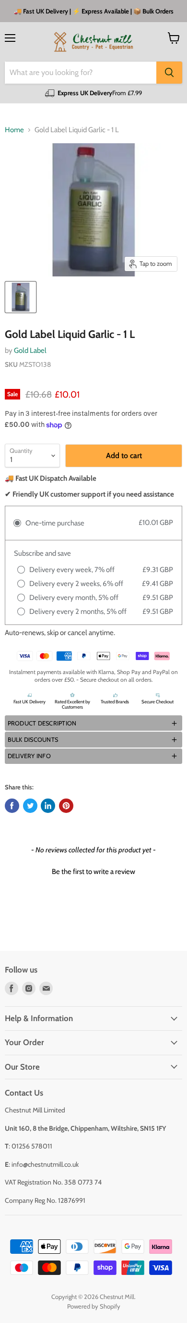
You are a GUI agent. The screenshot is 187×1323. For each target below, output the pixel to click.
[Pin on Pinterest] (66, 806)
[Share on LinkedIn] (48, 806)
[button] (93, 723)
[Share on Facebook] (12, 806)
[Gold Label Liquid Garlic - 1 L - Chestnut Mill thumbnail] (20, 297)
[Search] (169, 73)
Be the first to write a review (93, 871)
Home (14, 130)
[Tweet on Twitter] (30, 806)
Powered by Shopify (93, 1306)
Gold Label (30, 350)
